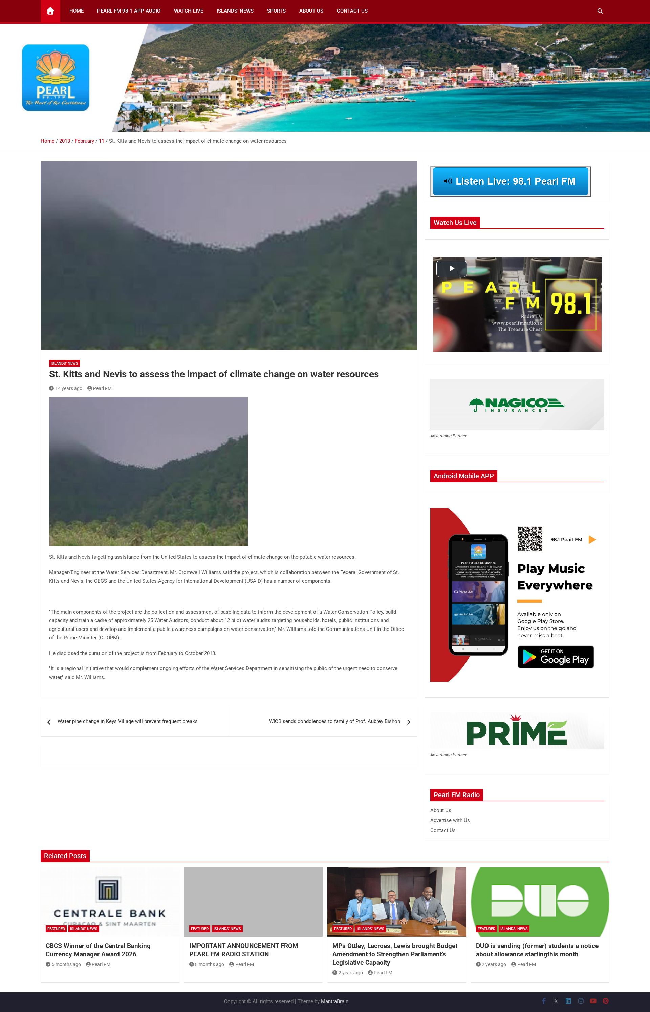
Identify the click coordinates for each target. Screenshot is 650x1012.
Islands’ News (235, 11)
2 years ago (351, 972)
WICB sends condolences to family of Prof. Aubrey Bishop (334, 721)
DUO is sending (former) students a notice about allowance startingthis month (537, 950)
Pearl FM (102, 388)
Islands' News (64, 363)
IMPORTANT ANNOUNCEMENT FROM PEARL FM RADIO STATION (243, 950)
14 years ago (68, 388)
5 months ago (66, 964)
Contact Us (352, 11)
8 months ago (209, 964)
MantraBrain (334, 1001)
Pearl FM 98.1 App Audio (128, 11)
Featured (56, 929)
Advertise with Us (450, 820)
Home (76, 11)
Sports (276, 11)
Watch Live (188, 11)
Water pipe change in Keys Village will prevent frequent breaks (128, 721)
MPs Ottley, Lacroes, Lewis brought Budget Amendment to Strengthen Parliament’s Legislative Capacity (394, 954)
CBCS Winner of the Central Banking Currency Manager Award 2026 (98, 950)
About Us (311, 11)
